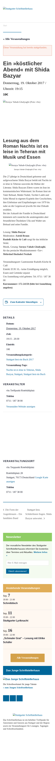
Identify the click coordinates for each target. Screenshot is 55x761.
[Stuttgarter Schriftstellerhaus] (27, 715)
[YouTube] (19, 698)
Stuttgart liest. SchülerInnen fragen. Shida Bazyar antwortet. (38, 514)
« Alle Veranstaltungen (16, 38)
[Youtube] (24, 738)
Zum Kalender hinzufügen (24, 302)
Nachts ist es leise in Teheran (20, 370)
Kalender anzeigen (28, 658)
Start (5, 26)
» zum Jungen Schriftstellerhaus (18, 687)
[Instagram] (13, 698)
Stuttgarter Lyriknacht (15, 620)
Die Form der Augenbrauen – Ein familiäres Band (12, 513)
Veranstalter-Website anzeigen (20, 406)
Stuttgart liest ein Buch (34, 374)
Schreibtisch (10, 603)
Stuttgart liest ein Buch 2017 (20, 359)
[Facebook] (6, 698)
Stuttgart (18, 374)
